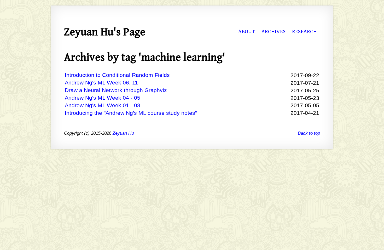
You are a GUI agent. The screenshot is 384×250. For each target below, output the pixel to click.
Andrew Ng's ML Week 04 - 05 (102, 98)
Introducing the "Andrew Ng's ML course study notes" (131, 113)
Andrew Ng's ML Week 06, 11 (101, 82)
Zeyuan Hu (123, 133)
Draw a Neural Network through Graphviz (116, 90)
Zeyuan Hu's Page (104, 32)
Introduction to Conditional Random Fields (117, 75)
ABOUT (246, 32)
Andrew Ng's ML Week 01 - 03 (102, 105)
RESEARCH (304, 32)
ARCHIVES (273, 32)
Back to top (309, 133)
